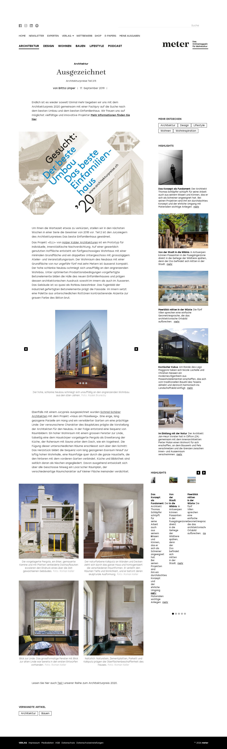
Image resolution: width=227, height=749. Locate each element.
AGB (57, 743)
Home (22, 36)
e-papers (110, 36)
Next (136, 349)
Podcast (115, 46)
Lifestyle (97, 46)
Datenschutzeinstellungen (89, 743)
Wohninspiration (186, 130)
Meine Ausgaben (129, 36)
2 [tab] (80, 384)
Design (48, 46)
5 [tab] (185, 614)
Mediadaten (47, 743)
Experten (53, 36)
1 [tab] (77, 384)
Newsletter (36, 36)
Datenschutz (68, 743)
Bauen (80, 46)
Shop (98, 36)
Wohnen (64, 46)
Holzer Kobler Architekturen (80, 242)
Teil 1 (60, 683)
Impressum (34, 743)
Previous (26, 349)
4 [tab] (86, 384)
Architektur (29, 46)
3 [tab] (83, 384)
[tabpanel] (81, 349)
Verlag (23, 743)
